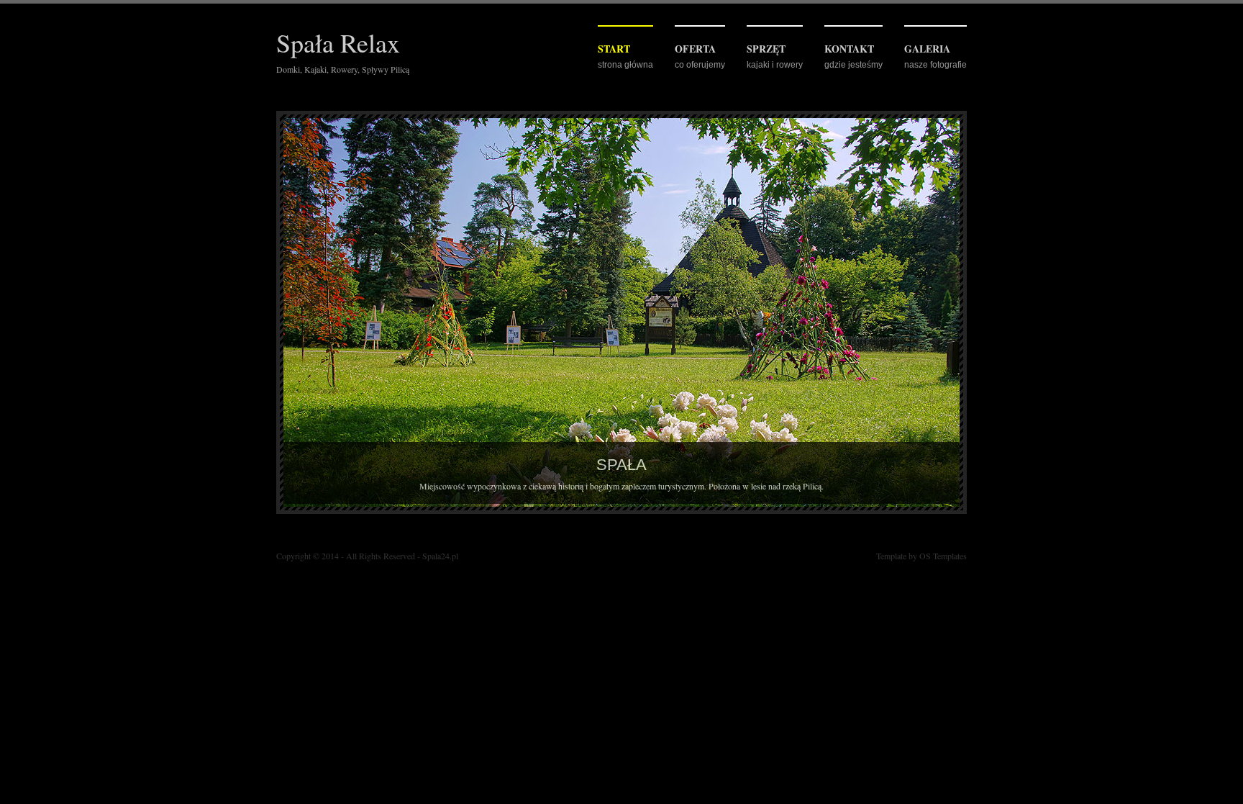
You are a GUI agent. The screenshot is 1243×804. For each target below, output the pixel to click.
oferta (695, 48)
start (614, 48)
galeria (927, 48)
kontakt (849, 48)
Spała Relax (338, 42)
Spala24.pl (440, 555)
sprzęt (766, 48)
